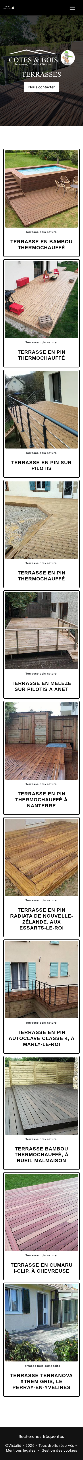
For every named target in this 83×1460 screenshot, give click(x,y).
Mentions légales (20, 1450)
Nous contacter (41, 87)
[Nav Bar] (72, 7)
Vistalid (14, 1445)
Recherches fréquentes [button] (41, 1436)
